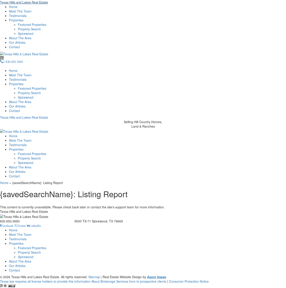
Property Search (29, 29)
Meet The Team (20, 11)
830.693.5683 (10, 221)
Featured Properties (32, 24)
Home (13, 6)
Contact (14, 47)
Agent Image (156, 277)
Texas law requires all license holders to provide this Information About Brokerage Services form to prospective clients (83, 281)
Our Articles (17, 42)
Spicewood (25, 33)
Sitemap (94, 277)
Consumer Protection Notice (189, 281)
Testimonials (18, 15)
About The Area (20, 38)
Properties (16, 20)
